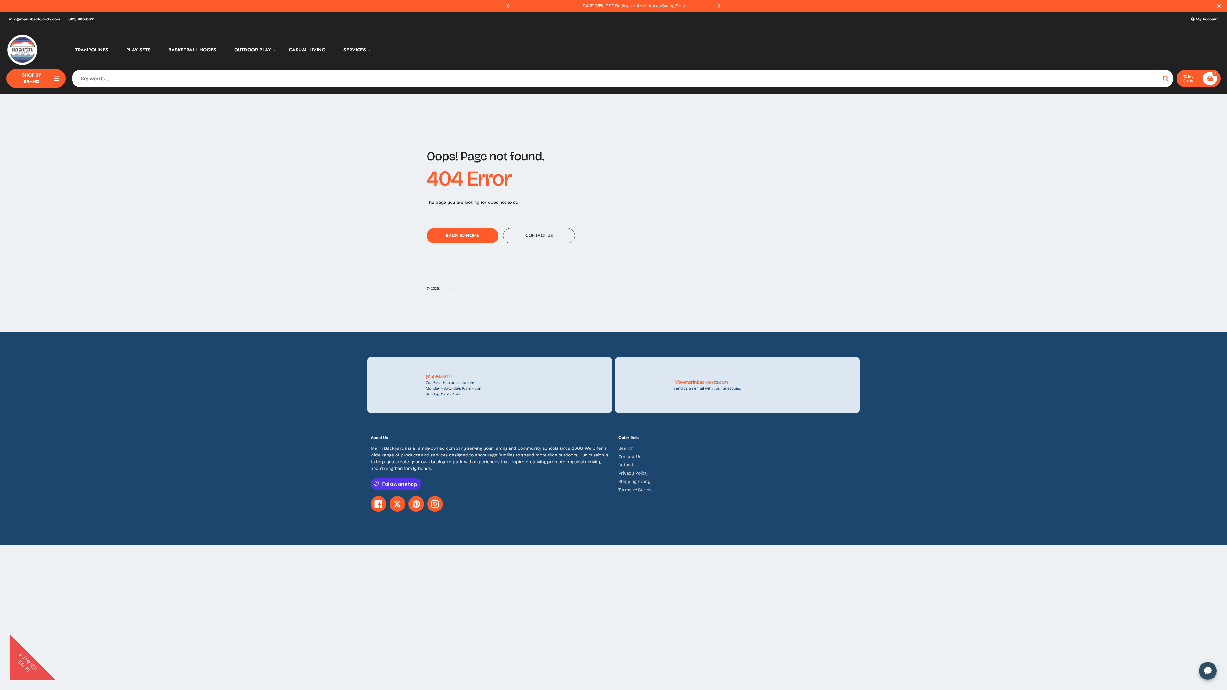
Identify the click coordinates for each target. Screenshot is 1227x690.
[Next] (719, 6)
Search (625, 448)
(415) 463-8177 (81, 19)
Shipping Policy (634, 481)
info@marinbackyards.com (34, 19)
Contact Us (629, 456)
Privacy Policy (633, 473)
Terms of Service (636, 490)
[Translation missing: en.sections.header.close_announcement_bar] (1219, 6)
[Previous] (508, 6)
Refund (625, 465)
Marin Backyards (454, 289)
